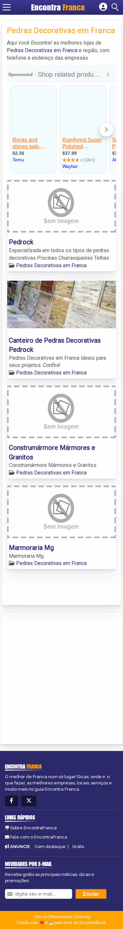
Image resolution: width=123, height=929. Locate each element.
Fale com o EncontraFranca (38, 837)
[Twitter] (28, 801)
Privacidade (61, 917)
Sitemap (83, 917)
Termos (39, 917)
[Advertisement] (61, 677)
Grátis (78, 846)
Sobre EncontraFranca (33, 827)
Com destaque (50, 846)
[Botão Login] (103, 7)
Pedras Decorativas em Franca (42, 50)
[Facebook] (11, 801)
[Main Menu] (6, 7)
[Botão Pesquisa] (116, 7)
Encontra (58, 7)
